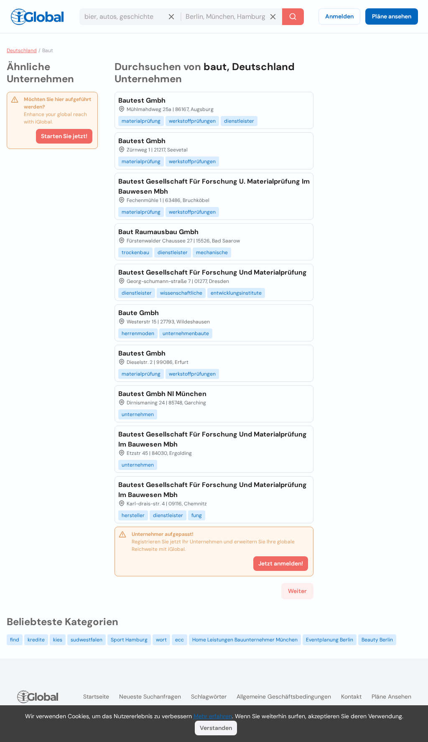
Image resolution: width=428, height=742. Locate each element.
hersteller (133, 515)
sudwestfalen (86, 639)
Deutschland (22, 50)
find (14, 639)
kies (57, 639)
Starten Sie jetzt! (64, 136)
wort (161, 639)
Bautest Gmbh (142, 100)
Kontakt (351, 696)
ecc (179, 639)
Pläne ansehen (391, 16)
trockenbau (135, 252)
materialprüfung (141, 121)
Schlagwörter (209, 696)
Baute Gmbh (138, 312)
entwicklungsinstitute (236, 293)
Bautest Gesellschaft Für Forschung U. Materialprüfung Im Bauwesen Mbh (214, 186)
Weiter (297, 591)
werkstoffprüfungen (192, 121)
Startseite (96, 696)
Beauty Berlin (377, 639)
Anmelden (339, 16)
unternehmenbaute (186, 333)
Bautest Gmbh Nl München (162, 393)
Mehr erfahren (213, 716)
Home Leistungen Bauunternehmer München (245, 639)
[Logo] (37, 16)
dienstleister (239, 121)
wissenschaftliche (181, 293)
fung (196, 515)
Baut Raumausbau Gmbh (158, 231)
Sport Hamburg (129, 639)
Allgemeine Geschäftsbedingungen (284, 696)
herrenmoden (138, 333)
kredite (36, 639)
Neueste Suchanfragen (150, 696)
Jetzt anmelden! (280, 563)
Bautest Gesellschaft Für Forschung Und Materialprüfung (212, 272)
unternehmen (138, 414)
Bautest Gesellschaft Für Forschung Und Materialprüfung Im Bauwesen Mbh (212, 439)
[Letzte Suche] (293, 16)
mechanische (212, 252)
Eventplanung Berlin (329, 639)
